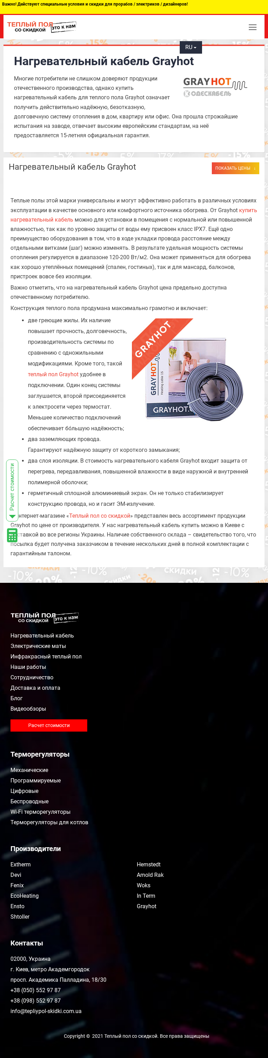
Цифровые (24, 791)
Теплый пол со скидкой (99, 515)
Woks (143, 885)
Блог (16, 698)
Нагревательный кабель (42, 635)
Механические (29, 770)
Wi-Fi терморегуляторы (40, 812)
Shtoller (19, 916)
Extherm (20, 864)
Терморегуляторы (40, 754)
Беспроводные (29, 801)
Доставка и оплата (35, 688)
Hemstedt (149, 864)
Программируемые (35, 780)
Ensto (17, 906)
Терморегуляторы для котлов (49, 822)
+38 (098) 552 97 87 (209, 35)
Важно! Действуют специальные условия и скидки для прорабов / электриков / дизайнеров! (95, 4)
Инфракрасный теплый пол (46, 656)
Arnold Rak (150, 875)
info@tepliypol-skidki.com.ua (46, 1011)
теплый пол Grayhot (53, 374)
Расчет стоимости (49, 725)
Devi (15, 875)
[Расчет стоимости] (34, 529)
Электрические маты (38, 646)
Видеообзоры (28, 708)
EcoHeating (24, 896)
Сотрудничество (31, 677)
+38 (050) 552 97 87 (208, 25)
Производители (35, 848)
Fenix (17, 885)
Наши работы (28, 667)
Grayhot (146, 906)
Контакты (26, 943)
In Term (146, 896)
